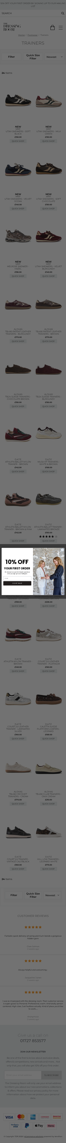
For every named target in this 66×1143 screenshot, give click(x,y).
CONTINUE (17, 583)
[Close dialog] (62, 550)
